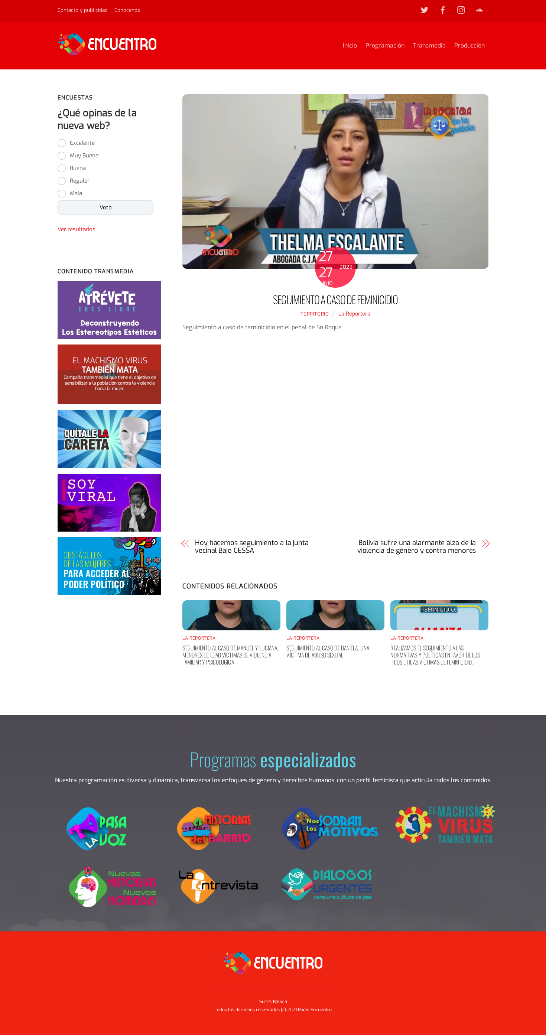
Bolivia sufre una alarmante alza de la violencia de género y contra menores (416, 547)
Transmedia (429, 45)
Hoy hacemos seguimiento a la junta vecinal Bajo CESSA (252, 547)
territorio (314, 314)
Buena (78, 168)
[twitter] (424, 9)
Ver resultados (76, 229)
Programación (384, 45)
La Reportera (354, 313)
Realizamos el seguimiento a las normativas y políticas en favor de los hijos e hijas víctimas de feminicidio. (435, 654)
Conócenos (127, 10)
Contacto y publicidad (83, 10)
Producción (469, 45)
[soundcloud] (479, 9)
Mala (76, 193)
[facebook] (442, 9)
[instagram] (461, 9)
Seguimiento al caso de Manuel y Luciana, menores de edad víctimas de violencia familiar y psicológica (230, 654)
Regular (80, 181)
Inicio (350, 45)
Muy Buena (84, 155)
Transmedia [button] (283, 988)
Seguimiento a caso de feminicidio (335, 299)
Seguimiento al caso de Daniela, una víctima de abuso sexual (327, 651)
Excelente (82, 143)
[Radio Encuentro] (107, 52)
